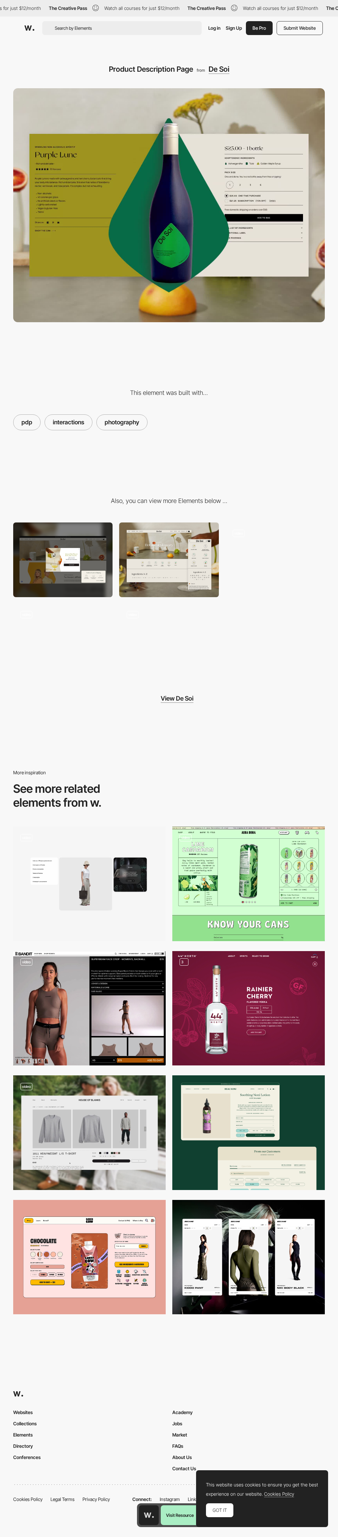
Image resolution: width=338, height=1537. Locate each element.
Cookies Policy (28, 1499)
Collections (25, 1423)
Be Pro (259, 28)
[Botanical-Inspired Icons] (169, 559)
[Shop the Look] (89, 883)
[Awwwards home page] (149, 1515)
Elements (23, 1435)
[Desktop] (63, 559)
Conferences (27, 1457)
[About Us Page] (169, 641)
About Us (182, 1457)
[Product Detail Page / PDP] (248, 1132)
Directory (23, 1446)
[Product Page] (89, 1132)
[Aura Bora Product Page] (248, 883)
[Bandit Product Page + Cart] (89, 1008)
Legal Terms (63, 1499)
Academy (182, 1412)
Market (179, 1435)
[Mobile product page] (248, 1257)
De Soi (219, 69)
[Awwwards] (29, 28)
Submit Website (300, 28)
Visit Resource (180, 1515)
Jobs (177, 1423)
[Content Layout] (63, 641)
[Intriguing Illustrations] (275, 559)
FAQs (177, 1446)
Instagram (170, 1499)
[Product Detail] (248, 1008)
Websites (23, 1412)
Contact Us (184, 1468)
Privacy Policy (96, 1499)
